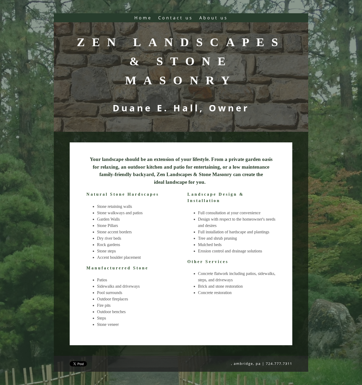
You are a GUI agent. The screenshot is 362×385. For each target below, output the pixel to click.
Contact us (175, 18)
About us (213, 18)
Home (143, 18)
